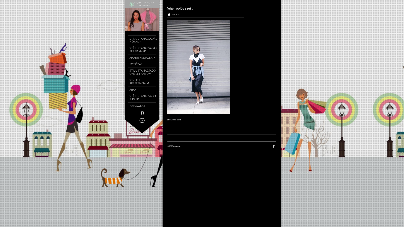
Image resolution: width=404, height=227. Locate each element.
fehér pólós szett (180, 8)
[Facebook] (142, 113)
